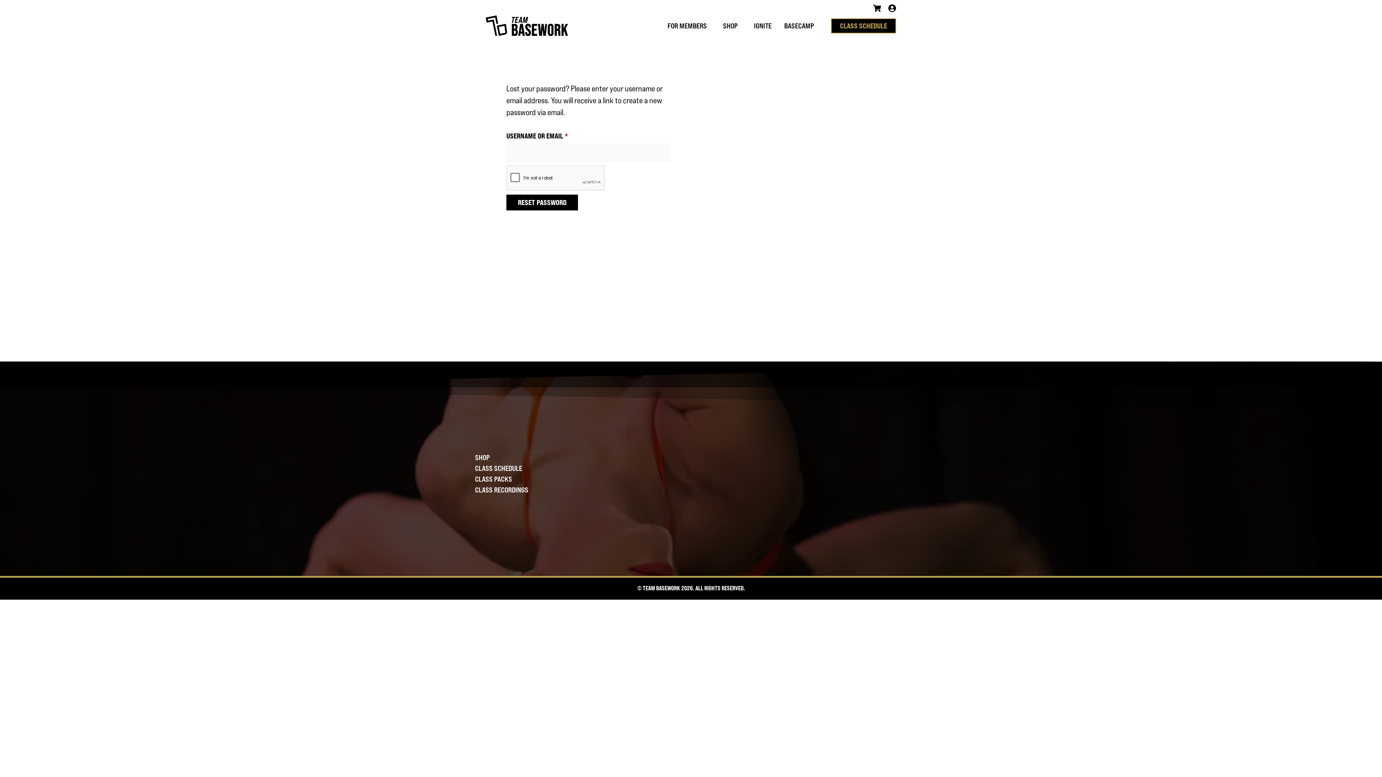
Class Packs (493, 479)
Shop (730, 26)
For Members (687, 26)
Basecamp (799, 26)
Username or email (550, 134)
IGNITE (763, 26)
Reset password (542, 202)
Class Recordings (501, 490)
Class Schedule (498, 468)
